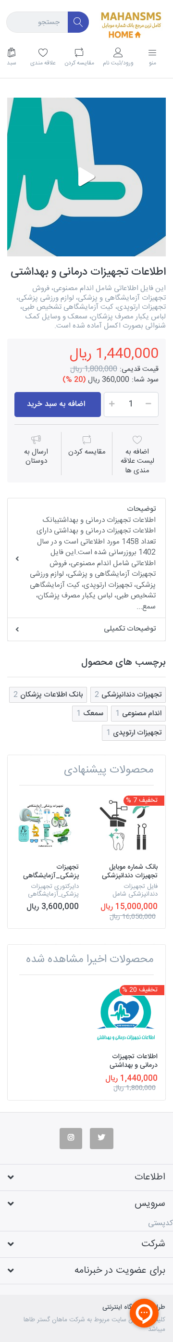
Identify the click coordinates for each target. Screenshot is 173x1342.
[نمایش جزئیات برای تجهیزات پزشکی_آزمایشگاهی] (47, 825)
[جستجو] (78, 22)
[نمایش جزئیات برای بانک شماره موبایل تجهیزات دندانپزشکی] (126, 825)
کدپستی (160, 1223)
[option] (86, 177)
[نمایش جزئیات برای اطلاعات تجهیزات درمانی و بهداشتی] (126, 1014)
